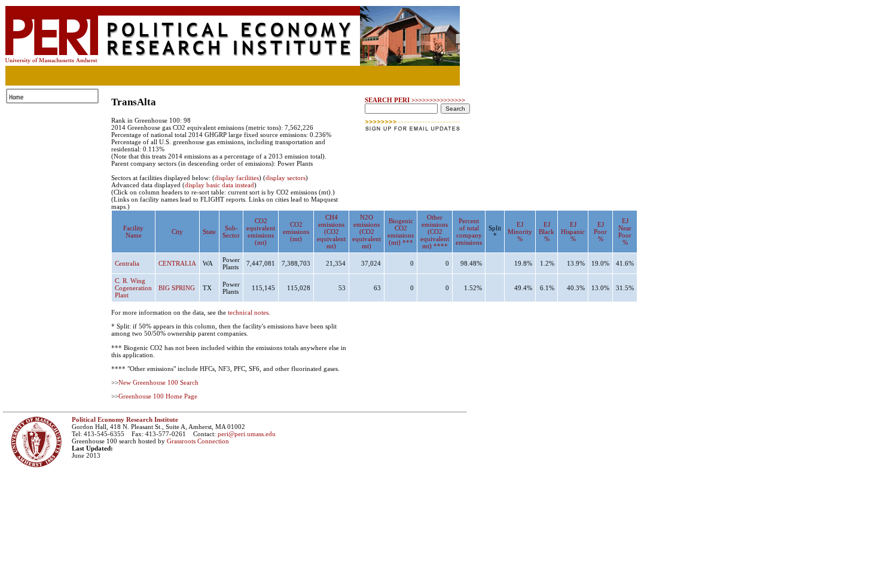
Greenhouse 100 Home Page (157, 396)
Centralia (127, 263)
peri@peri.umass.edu (247, 433)
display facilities (237, 177)
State (209, 231)
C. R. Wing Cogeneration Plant (133, 288)
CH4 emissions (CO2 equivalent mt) (331, 232)
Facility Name (133, 231)
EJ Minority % (520, 231)
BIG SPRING (176, 287)
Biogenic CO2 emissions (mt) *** (400, 231)
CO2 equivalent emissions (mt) (260, 231)
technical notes (248, 312)
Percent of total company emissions (469, 231)
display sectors (285, 177)
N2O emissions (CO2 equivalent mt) (366, 232)
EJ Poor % (600, 231)
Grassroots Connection (198, 441)
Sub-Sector (231, 231)
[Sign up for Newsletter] (413, 134)
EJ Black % (546, 231)
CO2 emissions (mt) (296, 231)
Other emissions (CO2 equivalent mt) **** (434, 232)
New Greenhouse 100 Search (158, 382)
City (177, 231)
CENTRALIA (177, 263)
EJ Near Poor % (624, 231)
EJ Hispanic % (573, 231)
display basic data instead (219, 184)
